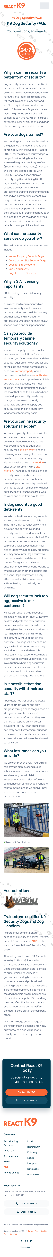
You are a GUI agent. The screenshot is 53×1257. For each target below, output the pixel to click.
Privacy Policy (33, 1231)
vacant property (24, 371)
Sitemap (13, 1234)
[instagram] (26, 1241)
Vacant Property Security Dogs (26, 256)
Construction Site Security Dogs (27, 260)
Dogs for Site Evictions (22, 264)
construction (36, 462)
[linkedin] (31, 1241)
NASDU (36, 941)
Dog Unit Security (19, 268)
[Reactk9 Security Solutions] (14, 4)
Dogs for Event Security (22, 273)
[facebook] (22, 1241)
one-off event (27, 449)
